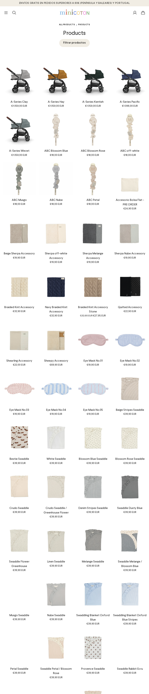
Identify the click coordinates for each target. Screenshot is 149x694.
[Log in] (135, 13)
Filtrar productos (74, 43)
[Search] (14, 13)
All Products (67, 25)
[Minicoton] (74, 12)
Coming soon (130, 402)
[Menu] (6, 12)
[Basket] (143, 12)
